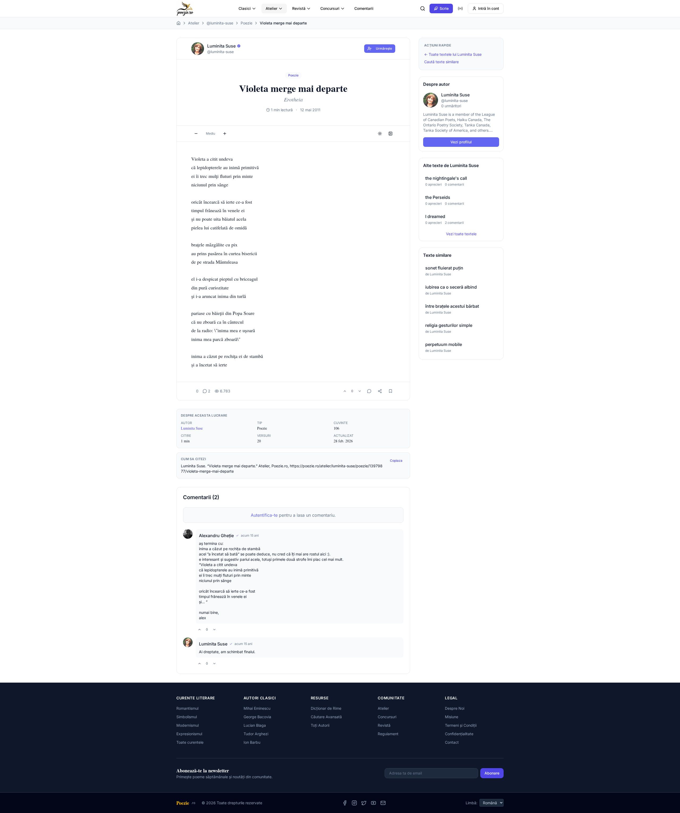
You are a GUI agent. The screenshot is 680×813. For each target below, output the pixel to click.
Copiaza (396, 461)
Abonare (491, 773)
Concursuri (329, 8)
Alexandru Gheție (216, 535)
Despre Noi (454, 708)
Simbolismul (186, 716)
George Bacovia (257, 716)
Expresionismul (189, 733)
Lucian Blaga (255, 725)
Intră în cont (488, 8)
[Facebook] (344, 803)
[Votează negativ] (359, 391)
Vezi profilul (461, 142)
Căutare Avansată (326, 716)
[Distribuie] (380, 391)
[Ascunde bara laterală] (390, 133)
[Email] (383, 803)
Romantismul (187, 708)
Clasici (245, 8)
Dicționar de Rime (326, 708)
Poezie (246, 23)
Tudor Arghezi (256, 733)
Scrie (444, 8)
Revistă (298, 8)
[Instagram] (354, 803)
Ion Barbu (252, 742)
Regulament (388, 733)
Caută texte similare (441, 61)
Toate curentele (189, 742)
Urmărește (384, 48)
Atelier (271, 8)
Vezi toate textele (461, 234)
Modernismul (187, 725)
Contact (452, 742)
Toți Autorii (320, 725)
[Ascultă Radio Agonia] (460, 8)
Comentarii (363, 8)
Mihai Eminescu (257, 708)
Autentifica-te (264, 515)
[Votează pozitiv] (344, 391)
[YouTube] (373, 803)
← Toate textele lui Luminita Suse (453, 54)
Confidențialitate (459, 733)
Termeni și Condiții (461, 725)
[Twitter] (364, 803)
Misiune (451, 716)
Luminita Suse (192, 428)
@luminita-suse (220, 23)
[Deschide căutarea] (422, 8)
